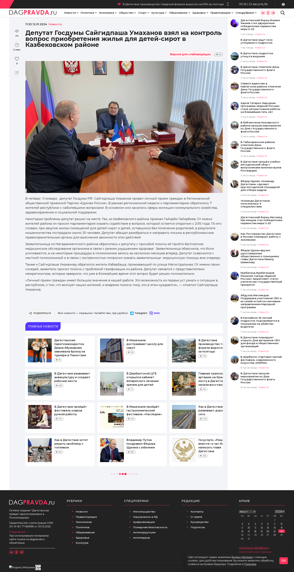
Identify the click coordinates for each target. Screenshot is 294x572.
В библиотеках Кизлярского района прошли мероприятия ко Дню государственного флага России (261, 127)
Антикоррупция (144, 532)
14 (275, 527)
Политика (87, 12)
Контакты (197, 511)
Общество (126, 12)
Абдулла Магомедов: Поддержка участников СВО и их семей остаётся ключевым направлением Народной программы (261, 301)
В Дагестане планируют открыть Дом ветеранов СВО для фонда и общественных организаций (260, 342)
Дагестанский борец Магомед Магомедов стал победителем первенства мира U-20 (261, 220)
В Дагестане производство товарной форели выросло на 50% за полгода (173, 4)
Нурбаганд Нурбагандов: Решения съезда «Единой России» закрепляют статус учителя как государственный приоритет (261, 279)
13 (268, 527)
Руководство (200, 522)
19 (262, 531)
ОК (283, 560)
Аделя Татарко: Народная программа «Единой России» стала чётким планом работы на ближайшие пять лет (260, 108)
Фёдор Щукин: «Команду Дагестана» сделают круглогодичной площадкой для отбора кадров (260, 186)
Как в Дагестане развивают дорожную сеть (214, 410)
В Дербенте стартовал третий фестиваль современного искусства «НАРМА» (261, 360)
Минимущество (144, 511)
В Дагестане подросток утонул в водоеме (257, 55)
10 (249, 527)
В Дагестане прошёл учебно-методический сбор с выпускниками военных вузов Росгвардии (261, 166)
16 (242, 531)
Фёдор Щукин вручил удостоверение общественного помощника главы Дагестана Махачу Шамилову (260, 256)
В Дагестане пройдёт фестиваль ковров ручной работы (70, 410)
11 (255, 527)
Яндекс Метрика (242, 557)
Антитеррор (141, 537)
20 (267, 531)
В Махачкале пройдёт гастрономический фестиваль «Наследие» (144, 410)
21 (275, 531)
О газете (196, 516)
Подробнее (17, 531)
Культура (157, 12)
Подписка (198, 527)
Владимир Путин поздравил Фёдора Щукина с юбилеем (140, 443)
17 (249, 531)
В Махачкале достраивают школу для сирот (144, 344)
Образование (178, 12)
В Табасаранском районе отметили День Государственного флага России (258, 147)
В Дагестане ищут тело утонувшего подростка (257, 41)
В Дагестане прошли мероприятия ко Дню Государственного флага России (258, 378)
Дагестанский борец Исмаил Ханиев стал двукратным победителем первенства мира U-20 (260, 25)
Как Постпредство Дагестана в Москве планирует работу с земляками (261, 236)
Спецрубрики (244, 12)
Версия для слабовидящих (190, 54)
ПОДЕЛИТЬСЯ (42, 313)
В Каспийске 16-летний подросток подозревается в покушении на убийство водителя (260, 322)
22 (281, 531)
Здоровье (199, 12)
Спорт (142, 12)
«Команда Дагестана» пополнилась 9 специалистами (255, 203)
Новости (70, 12)
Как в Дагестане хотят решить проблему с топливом (71, 443)
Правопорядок (220, 12)
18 (255, 531)
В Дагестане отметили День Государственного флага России (260, 70)
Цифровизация (144, 522)
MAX (157, 313)
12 (262, 527)
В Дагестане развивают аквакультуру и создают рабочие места (72, 377)
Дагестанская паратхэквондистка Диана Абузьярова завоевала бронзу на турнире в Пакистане (70, 348)
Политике (250, 564)
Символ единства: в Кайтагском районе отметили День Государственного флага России (261, 88)
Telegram (141, 313)
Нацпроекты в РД (145, 516)
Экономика (106, 12)
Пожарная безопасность (150, 527)
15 (281, 527)
